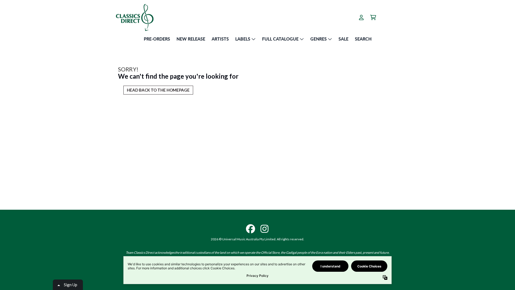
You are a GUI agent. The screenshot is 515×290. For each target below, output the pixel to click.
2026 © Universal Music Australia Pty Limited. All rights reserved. (257, 239)
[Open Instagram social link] (264, 229)
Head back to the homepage (158, 90)
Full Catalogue (280, 38)
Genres (318, 38)
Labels (242, 38)
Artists (220, 38)
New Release (190, 38)
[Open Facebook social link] (250, 229)
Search (363, 38)
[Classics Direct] (134, 17)
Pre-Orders (157, 38)
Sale (343, 38)
